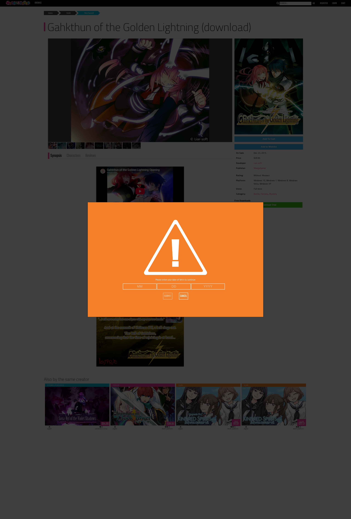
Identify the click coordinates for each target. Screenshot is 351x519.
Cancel (183, 296)
